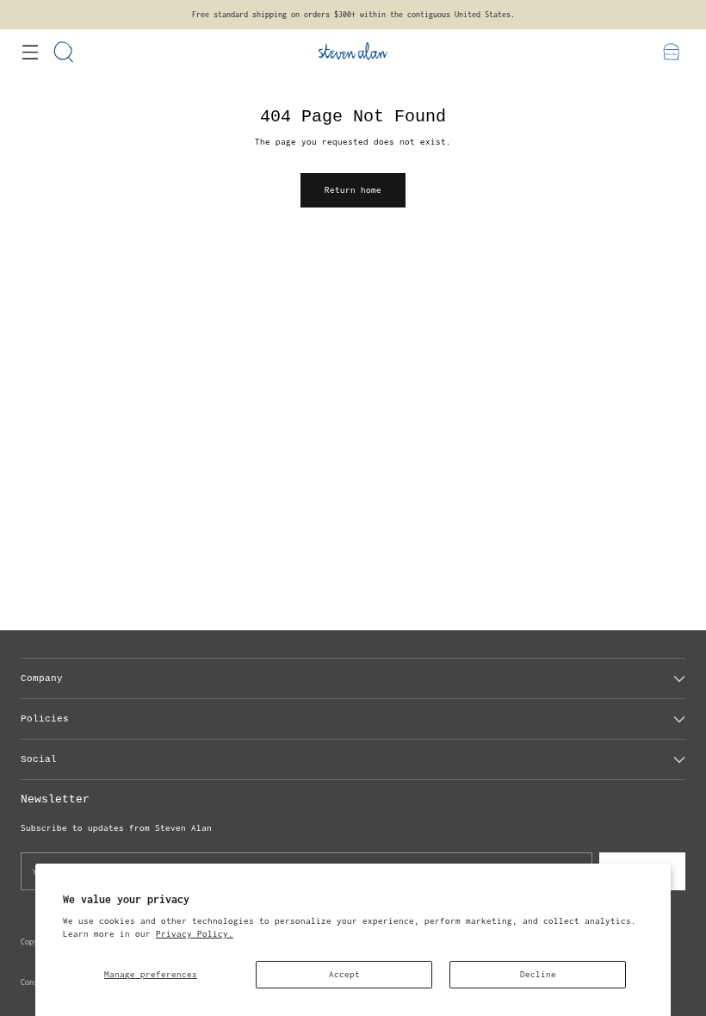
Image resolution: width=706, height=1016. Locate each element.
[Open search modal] (64, 51)
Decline (538, 974)
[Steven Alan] (353, 51)
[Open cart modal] (671, 51)
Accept (344, 974)
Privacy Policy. (194, 933)
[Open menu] (29, 51)
